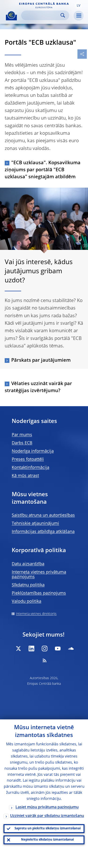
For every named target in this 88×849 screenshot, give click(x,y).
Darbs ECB (22, 443)
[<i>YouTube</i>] (57, 648)
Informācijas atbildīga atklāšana (43, 532)
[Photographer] (84, 246)
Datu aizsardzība (28, 564)
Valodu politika (26, 601)
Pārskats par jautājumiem (41, 360)
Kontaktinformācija (30, 468)
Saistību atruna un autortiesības (43, 515)
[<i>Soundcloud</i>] (71, 648)
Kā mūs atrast (25, 476)
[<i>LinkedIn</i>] (31, 648)
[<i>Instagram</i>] (44, 648)
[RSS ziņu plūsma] (44, 660)
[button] (78, 5)
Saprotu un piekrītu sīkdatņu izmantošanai (48, 828)
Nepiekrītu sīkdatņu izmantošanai (47, 839)
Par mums (22, 435)
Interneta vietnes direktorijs (36, 614)
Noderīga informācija (33, 451)
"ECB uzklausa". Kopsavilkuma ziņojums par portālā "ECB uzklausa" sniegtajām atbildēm (42, 170)
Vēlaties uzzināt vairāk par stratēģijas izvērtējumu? (38, 387)
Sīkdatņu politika (28, 585)
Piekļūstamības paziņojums (39, 593)
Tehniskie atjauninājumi (35, 523)
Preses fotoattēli (28, 459)
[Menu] (79, 16)
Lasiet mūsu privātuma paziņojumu (47, 807)
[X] (18, 648)
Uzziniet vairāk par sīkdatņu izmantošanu (47, 816)
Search (63, 15)
